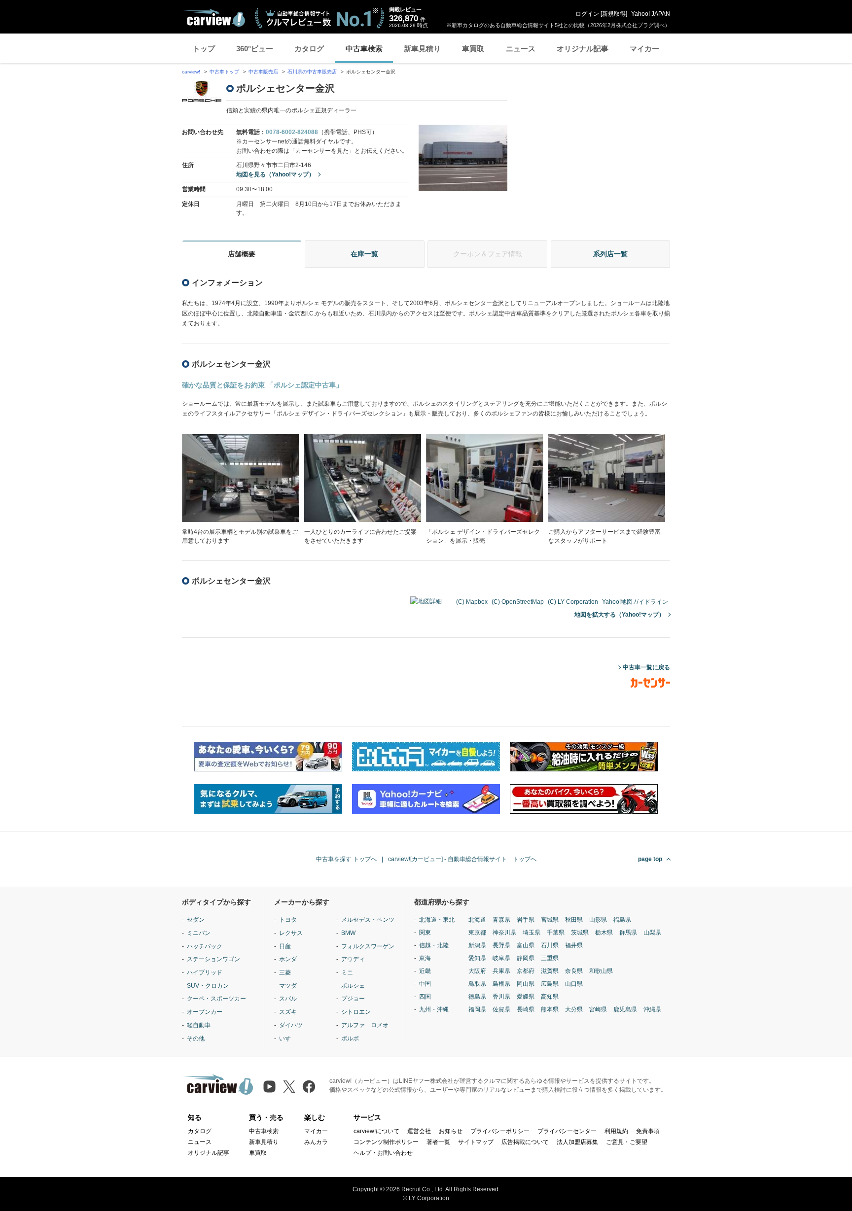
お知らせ (450, 1131)
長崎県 (525, 1009)
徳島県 (477, 996)
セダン (196, 919)
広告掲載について (525, 1142)
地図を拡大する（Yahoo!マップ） (619, 614)
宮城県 (550, 919)
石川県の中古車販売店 (312, 71)
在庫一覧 (364, 254)
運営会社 (419, 1131)
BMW (348, 933)
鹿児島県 (625, 1009)
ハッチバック (204, 946)
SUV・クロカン (208, 985)
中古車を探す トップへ (346, 859)
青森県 (501, 919)
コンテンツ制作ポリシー (386, 1142)
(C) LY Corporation (573, 602)
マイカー (644, 48)
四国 (425, 996)
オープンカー (204, 1011)
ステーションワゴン (213, 959)
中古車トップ (224, 71)
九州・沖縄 (434, 1009)
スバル (288, 998)
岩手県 (525, 919)
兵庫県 (501, 971)
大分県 (574, 1009)
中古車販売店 (263, 71)
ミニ (347, 972)
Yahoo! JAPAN (650, 13)
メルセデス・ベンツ (367, 919)
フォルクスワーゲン (367, 946)
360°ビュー (254, 48)
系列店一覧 (610, 254)
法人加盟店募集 (577, 1142)
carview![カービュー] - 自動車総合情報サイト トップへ (462, 859)
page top (650, 859)
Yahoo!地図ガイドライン (635, 602)
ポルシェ (353, 985)
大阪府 (477, 971)
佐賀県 (501, 1009)
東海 (425, 958)
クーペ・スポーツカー (216, 998)
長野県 (501, 945)
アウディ (353, 959)
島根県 (501, 983)
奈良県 (574, 971)
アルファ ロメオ (365, 1025)
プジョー (353, 998)
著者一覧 (438, 1142)
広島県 (550, 983)
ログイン (587, 13)
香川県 (501, 996)
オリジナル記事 (582, 48)
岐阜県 (501, 958)
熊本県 (550, 1009)
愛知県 (477, 958)
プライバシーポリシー (500, 1131)
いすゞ (288, 1038)
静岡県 (525, 958)
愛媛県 (525, 996)
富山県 (525, 945)
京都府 (525, 971)
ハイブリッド (204, 972)
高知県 (550, 996)
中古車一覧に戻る (646, 667)
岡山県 (525, 983)
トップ (204, 48)
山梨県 (652, 932)
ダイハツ (291, 1025)
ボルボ (350, 1038)
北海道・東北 (437, 919)
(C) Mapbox (472, 602)
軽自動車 (199, 1025)
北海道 (477, 919)
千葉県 (556, 932)
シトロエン (356, 1011)
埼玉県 (531, 932)
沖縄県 (652, 1009)
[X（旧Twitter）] (289, 1086)
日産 (285, 946)
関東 (425, 932)
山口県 (574, 983)
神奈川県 (504, 932)
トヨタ (288, 919)
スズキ (288, 1011)
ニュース (520, 48)
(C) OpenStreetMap (518, 602)
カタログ (309, 48)
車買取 (473, 48)
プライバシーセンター (567, 1131)
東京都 (477, 932)
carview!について (376, 1131)
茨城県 (580, 932)
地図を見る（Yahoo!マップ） (275, 174)
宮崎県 (598, 1009)
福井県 (574, 945)
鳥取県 (477, 983)
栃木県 (604, 932)
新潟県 (477, 945)
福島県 (622, 919)
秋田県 (574, 919)
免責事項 (648, 1131)
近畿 (425, 971)
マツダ (288, 985)
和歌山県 (601, 971)
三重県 (550, 958)
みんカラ (316, 1142)
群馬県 (628, 932)
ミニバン (199, 933)
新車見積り (422, 48)
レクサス (291, 933)
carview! (191, 71)
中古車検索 (364, 48)
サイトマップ (476, 1142)
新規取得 (614, 13)
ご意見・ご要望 (626, 1142)
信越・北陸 (434, 945)
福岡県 (477, 1009)
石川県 (550, 945)
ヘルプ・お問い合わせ (383, 1152)
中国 (425, 983)
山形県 (598, 919)
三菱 (285, 972)
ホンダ (288, 959)
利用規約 (616, 1131)
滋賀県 (550, 971)
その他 (196, 1038)
